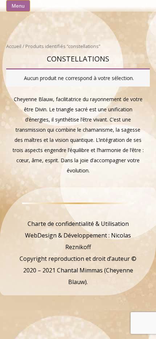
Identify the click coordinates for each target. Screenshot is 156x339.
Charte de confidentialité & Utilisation (78, 224)
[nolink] (78, 212)
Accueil (13, 46)
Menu (18, 6)
